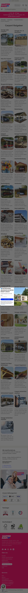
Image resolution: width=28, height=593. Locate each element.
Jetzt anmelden (7, 299)
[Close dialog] (27, 288)
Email (1, 295)
